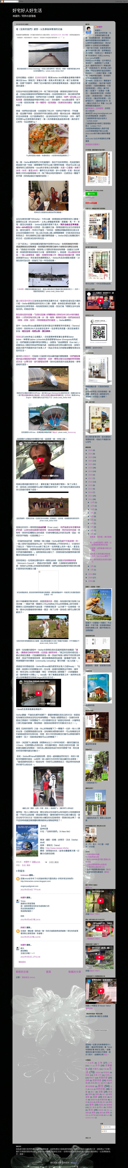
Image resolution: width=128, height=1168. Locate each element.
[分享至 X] (54, 862)
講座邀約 (90, 108)
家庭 (97, 1094)
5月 (92, 527)
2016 (90, 482)
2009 (90, 578)
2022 (90, 461)
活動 (100, 1091)
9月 (92, 513)
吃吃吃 (106, 1073)
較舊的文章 (74, 971)
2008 (90, 581)
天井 (90, 1066)
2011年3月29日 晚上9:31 (30, 920)
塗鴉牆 (109, 1107)
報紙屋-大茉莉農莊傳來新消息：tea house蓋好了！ (101, 555)
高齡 (95, 1097)
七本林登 (20, 289)
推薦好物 (94, 1100)
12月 (92, 502)
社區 (91, 1089)
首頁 (48, 971)
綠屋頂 (101, 1110)
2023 (90, 457)
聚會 (108, 1110)
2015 (90, 485)
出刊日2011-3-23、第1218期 (59, 35)
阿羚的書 (100, 1089)
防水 (99, 1083)
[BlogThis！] (52, 862)
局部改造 (97, 1080)
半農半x (96, 1069)
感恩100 (89, 888)
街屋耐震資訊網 (93, 854)
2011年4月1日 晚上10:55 (30, 937)
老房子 (92, 1078)
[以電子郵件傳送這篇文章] (50, 862)
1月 (92, 570)
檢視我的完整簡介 (93, 145)
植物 (91, 1104)
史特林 (67, 395)
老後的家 (103, 1077)
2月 (92, 566)
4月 (92, 530)
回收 (87, 1075)
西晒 (87, 1081)
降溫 (110, 1092)
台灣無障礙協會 (92, 857)
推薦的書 (103, 1100)
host (107, 1115)
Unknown (25, 875)
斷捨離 (100, 1115)
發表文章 (107, 1127)
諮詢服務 (99, 108)
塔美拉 (19, 337)
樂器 (87, 1113)
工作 (110, 1063)
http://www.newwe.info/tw (57, 848)
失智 (104, 1069)
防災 (105, 1083)
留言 (105, 1131)
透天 (104, 1102)
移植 (91, 1102)
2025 (90, 450)
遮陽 (107, 1113)
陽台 (101, 1107)
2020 (90, 468)
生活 (24, 865)
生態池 (98, 1072)
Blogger (74, 1163)
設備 (97, 1102)
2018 (90, 475)
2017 (90, 478)
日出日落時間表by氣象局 (97, 865)
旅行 (104, 1094)
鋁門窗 (93, 1115)
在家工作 (97, 1075)
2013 (90, 492)
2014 (90, 489)
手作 (97, 1065)
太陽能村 (26, 356)
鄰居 (87, 1115)
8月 (92, 516)
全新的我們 (41, 78)
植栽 (101, 1105)
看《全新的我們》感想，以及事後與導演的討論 (101, 544)
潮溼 (93, 1113)
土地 (100, 1063)
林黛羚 (23, 898)
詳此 (105, 1055)
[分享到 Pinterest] (58, 862)
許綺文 (23, 928)
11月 (92, 506)
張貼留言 (22, 962)
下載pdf (54, 432)
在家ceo (108, 1075)
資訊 (28, 865)
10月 (92, 509)
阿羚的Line (90, 198)
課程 (101, 1113)
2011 (90, 499)
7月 (92, 520)
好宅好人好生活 (27, 10)
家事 (90, 1094)
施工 (93, 1092)
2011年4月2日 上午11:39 (30, 957)
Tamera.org (72, 432)
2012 (90, 496)
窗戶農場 (92, 1107)
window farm (90, 1118)
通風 (110, 1102)
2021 (90, 464)
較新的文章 (22, 971)
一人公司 (90, 1063)
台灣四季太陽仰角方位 (96, 867)
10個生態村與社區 (26, 301)
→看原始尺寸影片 (93, 939)
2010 (90, 574)
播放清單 (89, 1008)
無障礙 (109, 1105)
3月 (92, 534)
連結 (108, 870)
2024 (90, 454)
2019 (90, 471)
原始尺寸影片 (94, 914)
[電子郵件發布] (45, 862)
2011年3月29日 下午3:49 (30, 890)
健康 (105, 1097)
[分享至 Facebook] (56, 862)
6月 (92, 523)
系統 (92, 1083)
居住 (101, 1086)
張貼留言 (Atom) (28, 977)
